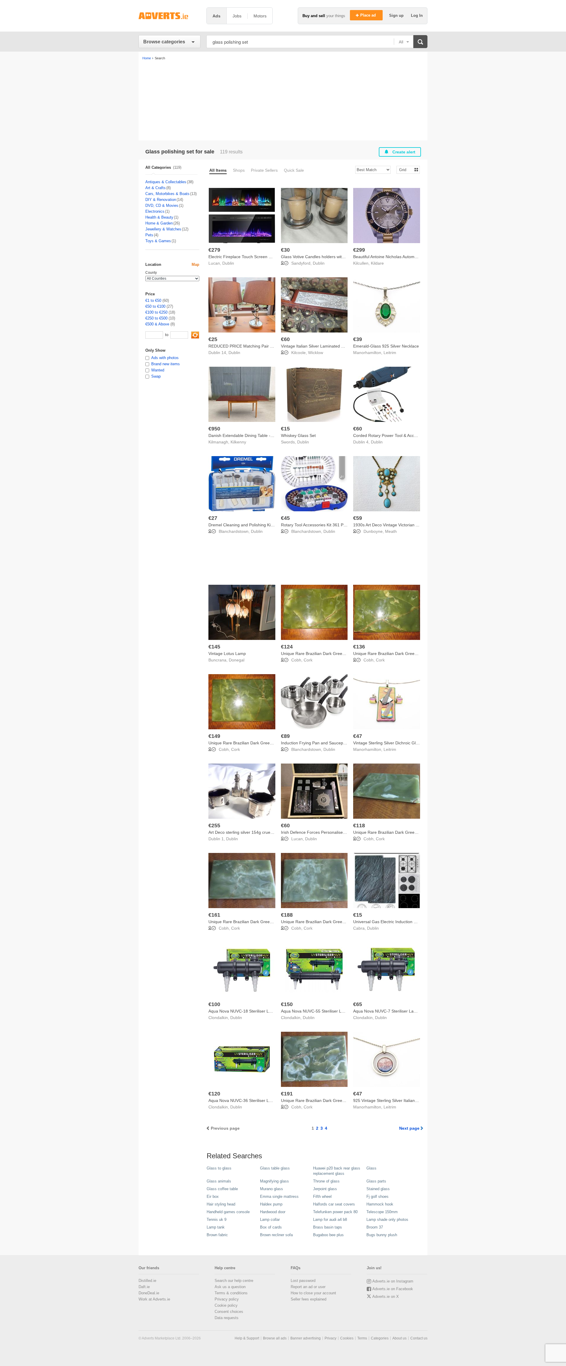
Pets (149, 235)
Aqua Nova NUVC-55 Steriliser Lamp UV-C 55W (325, 1011)
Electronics (154, 211)
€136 (359, 647)
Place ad (368, 15)
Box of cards (271, 1227)
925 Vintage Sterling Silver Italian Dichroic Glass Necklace (407, 1100)
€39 (357, 339)
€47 (357, 736)
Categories (380, 1338)
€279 (214, 250)
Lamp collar (270, 1219)
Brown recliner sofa (276, 1235)
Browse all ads (275, 1338)
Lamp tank (216, 1227)
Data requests (226, 1318)
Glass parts (376, 1181)
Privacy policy (227, 1299)
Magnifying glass (274, 1181)
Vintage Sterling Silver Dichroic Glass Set (391, 743)
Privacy (330, 1338)
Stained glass (378, 1189)
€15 (285, 429)
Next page (409, 1128)
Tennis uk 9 (216, 1219)
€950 (214, 429)
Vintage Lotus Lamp (227, 653)
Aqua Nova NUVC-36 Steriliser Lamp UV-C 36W (253, 1100)
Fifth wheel (322, 1196)
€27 (212, 518)
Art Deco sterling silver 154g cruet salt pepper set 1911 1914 (264, 832)
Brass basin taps (327, 1227)
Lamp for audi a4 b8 (330, 1219)
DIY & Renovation (160, 199)
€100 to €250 (156, 312)
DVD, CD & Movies (161, 205)
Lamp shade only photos (387, 1219)
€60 (285, 339)
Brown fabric (217, 1235)
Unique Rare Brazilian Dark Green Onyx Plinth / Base (330, 653)
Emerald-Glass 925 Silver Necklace (386, 346)
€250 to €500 (156, 318)
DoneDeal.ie (149, 1293)
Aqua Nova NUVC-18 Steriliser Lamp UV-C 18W (253, 1011)
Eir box (213, 1196)
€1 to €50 (153, 300)
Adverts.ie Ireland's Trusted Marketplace (169, 16)
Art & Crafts (155, 188)
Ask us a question (230, 1287)
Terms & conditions (231, 1293)
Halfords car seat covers (334, 1204)
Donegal (236, 660)
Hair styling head (221, 1204)
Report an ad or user (308, 1287)
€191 (287, 1094)
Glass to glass (219, 1168)
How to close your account (313, 1293)
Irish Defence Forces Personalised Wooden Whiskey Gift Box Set (341, 832)
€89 (285, 736)
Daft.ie (144, 1287)
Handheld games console (228, 1212)
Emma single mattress (279, 1196)
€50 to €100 (155, 306)
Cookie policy (226, 1305)
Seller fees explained (308, 1299)
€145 (214, 647)
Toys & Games (158, 241)
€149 (214, 736)
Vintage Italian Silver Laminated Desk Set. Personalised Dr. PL (339, 346)
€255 (214, 825)
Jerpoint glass (325, 1189)
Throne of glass (326, 1181)
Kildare (377, 263)
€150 (287, 1004)
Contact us (418, 1338)
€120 (214, 1094)
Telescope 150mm (382, 1212)
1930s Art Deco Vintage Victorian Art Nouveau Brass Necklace (411, 525)
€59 (357, 518)
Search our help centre (234, 1280)
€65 (357, 1004)
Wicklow (315, 352)
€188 (287, 915)
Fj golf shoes (377, 1196)
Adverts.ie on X (385, 1296)
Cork (308, 660)
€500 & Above (157, 324)
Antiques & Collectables (165, 182)
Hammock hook (379, 1204)
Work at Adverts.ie (154, 1299)
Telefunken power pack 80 (335, 1212)
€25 (212, 339)
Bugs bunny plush (381, 1235)
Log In (417, 15)
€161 (214, 915)
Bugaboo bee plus (328, 1235)
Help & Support (247, 1338)
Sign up (397, 15)
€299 (359, 250)
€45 (285, 518)
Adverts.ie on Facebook (392, 1289)
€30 (285, 250)
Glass (371, 1168)
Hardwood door (272, 1212)
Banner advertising (305, 1338)
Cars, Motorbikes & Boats (167, 193)
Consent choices (229, 1311)
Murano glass (271, 1189)
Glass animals (219, 1181)
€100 (214, 1004)
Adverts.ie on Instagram (392, 1281)
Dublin (228, 263)
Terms (362, 1338)
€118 (359, 825)
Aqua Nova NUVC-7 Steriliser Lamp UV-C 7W (395, 1011)
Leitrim (390, 352)
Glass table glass (275, 1168)
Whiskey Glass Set (298, 435)
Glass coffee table (222, 1189)
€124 (287, 647)
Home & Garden (159, 223)
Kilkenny (238, 442)
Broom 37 (374, 1227)
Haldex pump (271, 1204)
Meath (391, 531)
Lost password (303, 1280)
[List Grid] (406, 169)
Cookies (346, 1338)
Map (195, 264)
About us (399, 1338)
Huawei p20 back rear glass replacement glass (336, 1171)
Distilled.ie (147, 1280)
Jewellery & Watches (163, 229)
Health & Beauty (159, 217)
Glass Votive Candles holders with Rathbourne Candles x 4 (336, 256)
